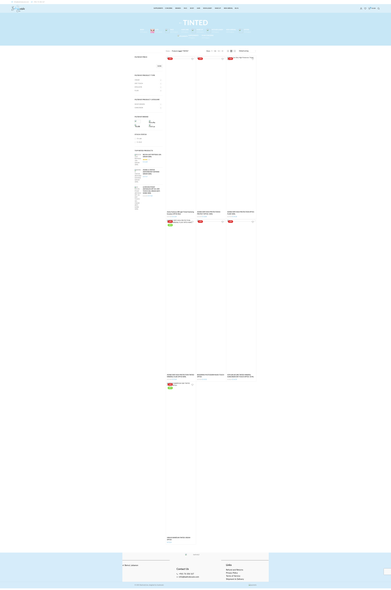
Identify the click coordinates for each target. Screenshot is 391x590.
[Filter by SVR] (141, 125)
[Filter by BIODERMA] (155, 121)
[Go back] (180, 23)
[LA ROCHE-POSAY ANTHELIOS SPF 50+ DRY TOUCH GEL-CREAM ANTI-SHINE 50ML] (138, 198)
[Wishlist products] (365, 8)
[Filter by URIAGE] (155, 125)
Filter (159, 66)
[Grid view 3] (231, 51)
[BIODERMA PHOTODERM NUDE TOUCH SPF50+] (211, 296)
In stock (139, 142)
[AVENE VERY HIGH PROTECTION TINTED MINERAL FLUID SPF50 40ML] (181, 296)
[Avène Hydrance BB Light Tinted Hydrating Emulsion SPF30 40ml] (181, 133)
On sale (139, 138)
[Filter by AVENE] (141, 121)
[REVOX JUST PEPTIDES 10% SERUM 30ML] (138, 160)
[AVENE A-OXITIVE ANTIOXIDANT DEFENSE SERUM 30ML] (138, 176)
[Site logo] (18, 8)
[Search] (379, 8)
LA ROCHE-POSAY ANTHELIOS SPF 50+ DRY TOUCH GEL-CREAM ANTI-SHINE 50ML (151, 190)
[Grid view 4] (235, 51)
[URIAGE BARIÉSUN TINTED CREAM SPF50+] (181, 459)
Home (168, 51)
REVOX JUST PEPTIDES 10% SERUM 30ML (152, 155)
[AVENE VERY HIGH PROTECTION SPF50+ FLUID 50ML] (241, 133)
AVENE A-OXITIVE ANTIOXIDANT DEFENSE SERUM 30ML (151, 172)
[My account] (361, 8)
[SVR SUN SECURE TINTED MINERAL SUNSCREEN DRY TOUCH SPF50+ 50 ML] (241, 296)
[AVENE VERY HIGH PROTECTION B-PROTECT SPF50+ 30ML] (211, 133)
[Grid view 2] (228, 51)
